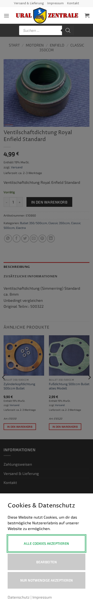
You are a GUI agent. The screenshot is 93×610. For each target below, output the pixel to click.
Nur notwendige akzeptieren (46, 580)
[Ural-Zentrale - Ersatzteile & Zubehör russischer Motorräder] (47, 15)
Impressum (55, 3)
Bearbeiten (46, 562)
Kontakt (73, 3)
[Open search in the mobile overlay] (46, 30)
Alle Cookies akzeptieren (46, 543)
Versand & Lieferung (29, 3)
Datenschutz (19, 597)
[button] (6, 15)
